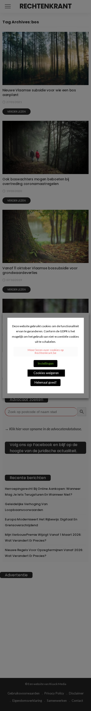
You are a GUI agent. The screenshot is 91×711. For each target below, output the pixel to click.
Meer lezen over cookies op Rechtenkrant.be (46, 351)
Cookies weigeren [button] (46, 373)
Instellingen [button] (46, 363)
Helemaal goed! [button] (45, 382)
